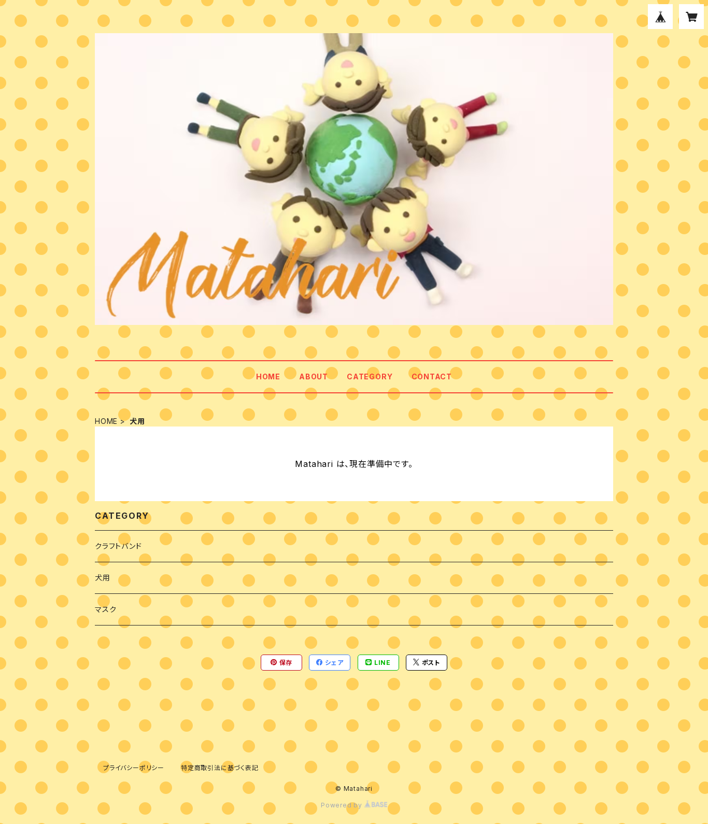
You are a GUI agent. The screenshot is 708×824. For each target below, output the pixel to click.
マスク (105, 609)
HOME (268, 376)
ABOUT (313, 376)
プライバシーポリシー (133, 768)
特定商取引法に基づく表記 (220, 768)
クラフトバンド (118, 546)
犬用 (102, 577)
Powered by (342, 805)
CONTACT (432, 376)
